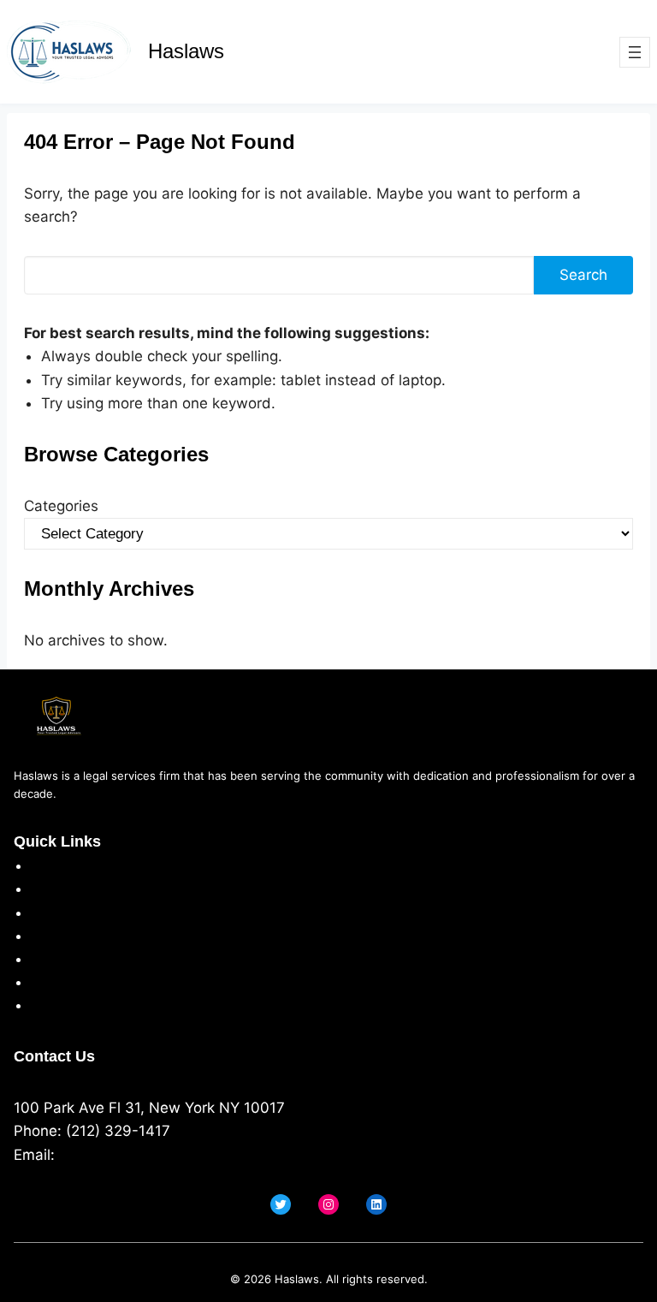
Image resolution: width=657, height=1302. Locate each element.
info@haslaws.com (123, 1154)
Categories (61, 505)
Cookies (58, 935)
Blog (46, 1005)
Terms (52, 912)
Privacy (55, 888)
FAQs (48, 981)
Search (583, 274)
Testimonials (74, 958)
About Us (63, 865)
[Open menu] (634, 52)
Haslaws (186, 50)
